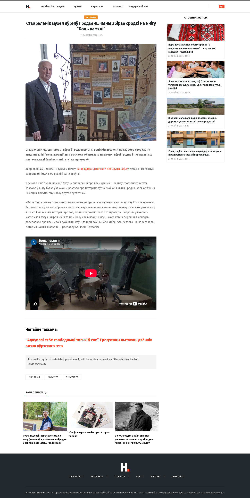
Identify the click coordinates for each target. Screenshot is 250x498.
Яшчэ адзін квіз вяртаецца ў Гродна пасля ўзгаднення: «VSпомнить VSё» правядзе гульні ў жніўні (194, 85)
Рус (222, 6)
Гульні (77, 6)
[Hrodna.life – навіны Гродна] (28, 6)
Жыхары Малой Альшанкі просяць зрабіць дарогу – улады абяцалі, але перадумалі (192, 120)
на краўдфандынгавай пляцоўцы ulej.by (102, 168)
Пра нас (118, 6)
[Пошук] (212, 6)
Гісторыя (91, 17)
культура (53, 377)
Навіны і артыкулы (52, 6)
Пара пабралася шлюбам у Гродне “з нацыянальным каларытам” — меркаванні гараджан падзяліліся (192, 48)
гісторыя (34, 377)
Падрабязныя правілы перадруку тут (205, 492)
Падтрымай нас (138, 6)
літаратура (72, 377)
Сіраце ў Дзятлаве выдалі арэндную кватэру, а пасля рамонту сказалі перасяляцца (194, 153)
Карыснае (97, 6)
